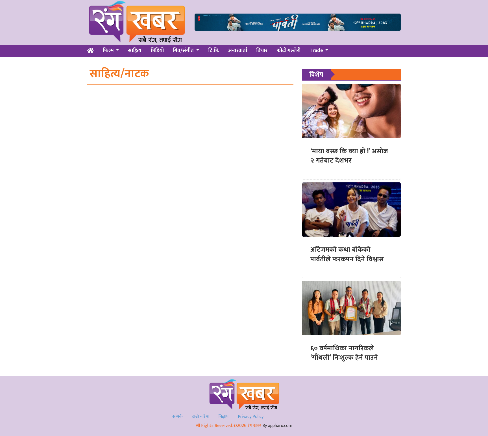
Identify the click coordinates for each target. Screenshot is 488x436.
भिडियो (157, 50)
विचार (261, 50)
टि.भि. (213, 50)
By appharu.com (277, 425)
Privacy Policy (250, 416)
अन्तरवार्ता (237, 50)
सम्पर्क (177, 416)
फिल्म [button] (109, 50)
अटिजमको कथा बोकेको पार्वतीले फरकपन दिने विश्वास (347, 254)
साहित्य (134, 50)
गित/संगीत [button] (184, 50)
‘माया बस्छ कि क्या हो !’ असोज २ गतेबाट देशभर (349, 156)
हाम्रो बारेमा (200, 416)
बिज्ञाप (223, 416)
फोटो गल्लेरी (288, 50)
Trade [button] (317, 50)
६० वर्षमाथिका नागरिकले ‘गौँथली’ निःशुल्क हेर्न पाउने (344, 353)
